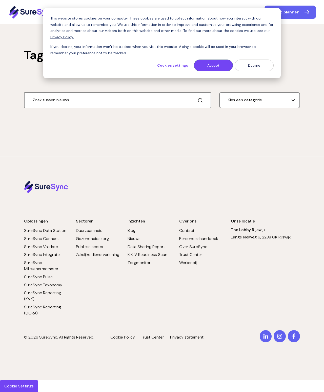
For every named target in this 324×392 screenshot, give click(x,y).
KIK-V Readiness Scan (147, 254)
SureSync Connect (41, 238)
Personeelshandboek (198, 238)
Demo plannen (285, 12)
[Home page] (32, 12)
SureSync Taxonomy (43, 285)
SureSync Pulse (38, 276)
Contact (186, 230)
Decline (254, 65)
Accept (213, 65)
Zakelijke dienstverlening (97, 254)
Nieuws (134, 238)
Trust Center (190, 254)
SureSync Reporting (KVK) (42, 296)
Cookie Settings (19, 386)
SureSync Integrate (42, 254)
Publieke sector (90, 246)
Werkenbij (188, 262)
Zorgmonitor (139, 262)
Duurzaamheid (89, 230)
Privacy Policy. (62, 37)
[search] (200, 100)
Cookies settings (172, 65)
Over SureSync (193, 246)
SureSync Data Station (45, 230)
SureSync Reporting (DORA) (42, 310)
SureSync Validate (41, 246)
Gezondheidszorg (92, 238)
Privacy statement (187, 337)
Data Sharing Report (146, 246)
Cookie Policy (122, 337)
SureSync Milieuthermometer (41, 265)
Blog (131, 230)
